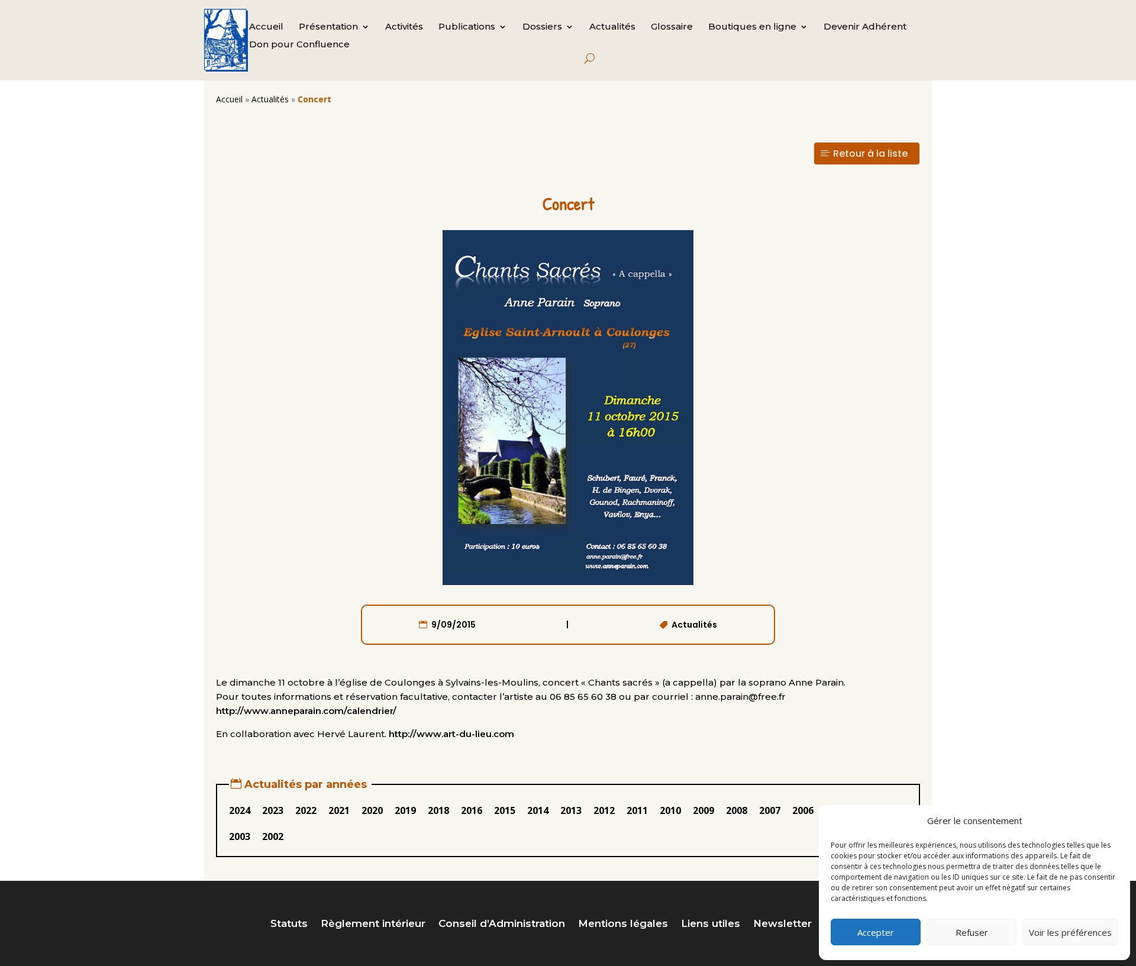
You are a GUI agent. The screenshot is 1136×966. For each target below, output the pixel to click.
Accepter (875, 932)
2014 (537, 810)
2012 (604, 810)
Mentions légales (623, 924)
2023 (272, 810)
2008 (736, 810)
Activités (404, 27)
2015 (504, 810)
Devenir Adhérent (865, 27)
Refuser (972, 932)
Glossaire (672, 27)
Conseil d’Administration (501, 924)
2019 (405, 810)
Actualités (612, 27)
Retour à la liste (870, 153)
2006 (803, 810)
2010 (670, 810)
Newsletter (782, 924)
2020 (372, 810)
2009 (703, 810)
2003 (239, 836)
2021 (339, 810)
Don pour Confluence (299, 45)
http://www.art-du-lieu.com (451, 733)
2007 (769, 810)
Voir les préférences (1070, 932)
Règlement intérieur (373, 924)
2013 (571, 810)
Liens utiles (710, 924)
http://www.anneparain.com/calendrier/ (306, 710)
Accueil (266, 27)
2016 (471, 810)
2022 (306, 810)
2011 (637, 810)
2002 (272, 836)
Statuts (289, 924)
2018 (438, 810)
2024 (239, 810)
